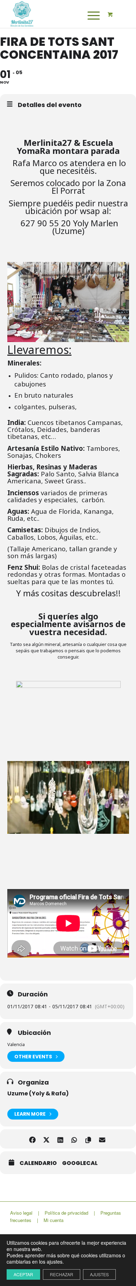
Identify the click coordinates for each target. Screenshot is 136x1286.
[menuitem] (91, 15)
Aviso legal (21, 1212)
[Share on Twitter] (46, 1139)
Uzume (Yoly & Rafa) (38, 1093)
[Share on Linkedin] (60, 1139)
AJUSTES (99, 1274)
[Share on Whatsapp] (74, 1139)
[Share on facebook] (32, 1139)
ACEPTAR (23, 1274)
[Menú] (89, 15)
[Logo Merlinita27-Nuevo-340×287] (56, 14)
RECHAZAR (61, 1274)
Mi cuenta (53, 1220)
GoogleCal (80, 1163)
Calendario (38, 1163)
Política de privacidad (66, 1212)
